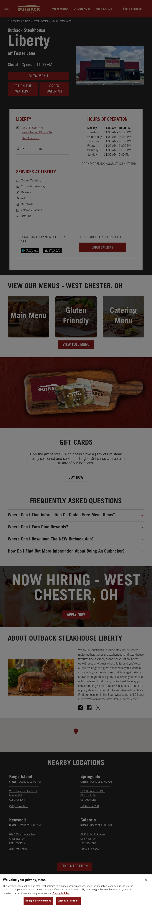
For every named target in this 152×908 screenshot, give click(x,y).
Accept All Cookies (68, 901)
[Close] (146, 880)
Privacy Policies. (61, 893)
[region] (76, 891)
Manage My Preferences (38, 901)
